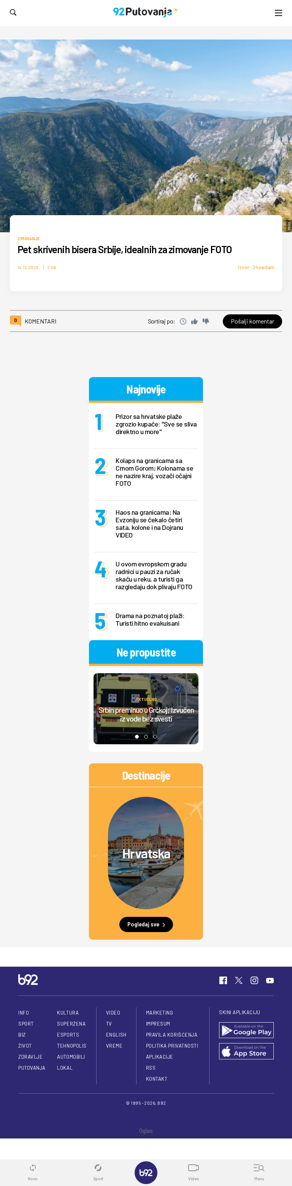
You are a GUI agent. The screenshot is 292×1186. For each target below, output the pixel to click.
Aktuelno (146, 699)
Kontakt (157, 1079)
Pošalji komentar (252, 321)
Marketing (159, 1013)
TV (109, 1024)
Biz (22, 1035)
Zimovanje (28, 238)
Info (23, 1013)
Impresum (158, 1024)
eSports (68, 1035)
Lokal (65, 1068)
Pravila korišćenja (172, 1035)
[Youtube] (270, 980)
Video (113, 1013)
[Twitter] (239, 980)
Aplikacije (159, 1057)
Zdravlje (30, 1057)
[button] (136, 737)
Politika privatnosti (172, 1046)
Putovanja (32, 1068)
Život (25, 1046)
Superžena (71, 1024)
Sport (26, 1024)
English (116, 1035)
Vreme (114, 1046)
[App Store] (246, 1052)
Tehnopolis (71, 1046)
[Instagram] (254, 980)
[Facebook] (223, 980)
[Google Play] (246, 1031)
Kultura (68, 1013)
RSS (151, 1068)
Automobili (71, 1057)
